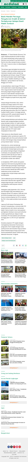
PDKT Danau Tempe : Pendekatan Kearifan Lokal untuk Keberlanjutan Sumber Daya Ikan (6, 323)
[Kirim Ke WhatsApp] (26, 245)
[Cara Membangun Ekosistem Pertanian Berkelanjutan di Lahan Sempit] (5, 349)
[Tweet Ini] (17, 245)
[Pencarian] (26, 4)
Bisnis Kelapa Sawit (6, 238)
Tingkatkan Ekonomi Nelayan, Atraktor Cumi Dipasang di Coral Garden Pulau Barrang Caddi (7, 309)
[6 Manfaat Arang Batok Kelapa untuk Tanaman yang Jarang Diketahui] (21, 316)
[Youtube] (20, 447)
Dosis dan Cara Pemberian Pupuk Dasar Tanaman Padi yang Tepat (18, 355)
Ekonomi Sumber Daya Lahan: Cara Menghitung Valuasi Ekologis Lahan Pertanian (18, 396)
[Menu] (2, 4)
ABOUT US (5, 451)
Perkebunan (12, 14)
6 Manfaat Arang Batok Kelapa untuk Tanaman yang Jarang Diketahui (21, 323)
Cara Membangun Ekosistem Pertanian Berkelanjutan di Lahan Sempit (18, 348)
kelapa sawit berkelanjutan (8, 240)
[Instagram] (17, 447)
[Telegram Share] (23, 245)
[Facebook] (8, 447)
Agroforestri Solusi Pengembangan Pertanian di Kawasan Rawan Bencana (13, 423)
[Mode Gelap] (23, 4)
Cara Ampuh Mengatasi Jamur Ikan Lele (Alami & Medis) (17, 362)
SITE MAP (14, 454)
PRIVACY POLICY (14, 451)
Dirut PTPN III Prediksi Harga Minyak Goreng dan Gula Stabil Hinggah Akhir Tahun (21, 275)
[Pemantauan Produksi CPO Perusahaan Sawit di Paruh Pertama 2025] (7, 255)
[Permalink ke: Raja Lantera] (2, 26)
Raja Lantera (6, 26)
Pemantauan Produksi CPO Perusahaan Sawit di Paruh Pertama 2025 (7, 261)
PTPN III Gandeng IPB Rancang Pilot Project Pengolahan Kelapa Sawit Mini (20, 261)
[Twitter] (11, 447)
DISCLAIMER (22, 451)
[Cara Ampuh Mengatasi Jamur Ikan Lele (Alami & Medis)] (5, 362)
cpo (14, 238)
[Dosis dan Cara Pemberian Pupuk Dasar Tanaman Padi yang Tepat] (5, 356)
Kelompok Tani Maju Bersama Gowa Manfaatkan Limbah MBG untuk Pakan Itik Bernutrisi (6, 295)
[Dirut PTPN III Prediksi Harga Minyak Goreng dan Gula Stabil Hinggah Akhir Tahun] (21, 269)
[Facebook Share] (14, 245)
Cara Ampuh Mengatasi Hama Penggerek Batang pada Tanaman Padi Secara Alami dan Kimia (18, 341)
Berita (2, 14)
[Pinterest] (14, 447)
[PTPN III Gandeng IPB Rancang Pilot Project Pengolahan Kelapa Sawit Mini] (21, 255)
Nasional (7, 14)
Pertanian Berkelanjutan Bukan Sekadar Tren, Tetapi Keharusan (12, 418)
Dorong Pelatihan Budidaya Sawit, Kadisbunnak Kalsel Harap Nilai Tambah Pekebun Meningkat (6, 275)
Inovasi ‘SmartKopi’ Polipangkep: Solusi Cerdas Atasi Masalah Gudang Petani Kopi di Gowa (20, 309)
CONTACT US (20, 452)
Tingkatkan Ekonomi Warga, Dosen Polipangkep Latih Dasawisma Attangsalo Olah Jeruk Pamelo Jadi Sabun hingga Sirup (21, 295)
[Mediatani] (11, 4)
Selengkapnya (13, 368)
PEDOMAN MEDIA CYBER (10, 452)
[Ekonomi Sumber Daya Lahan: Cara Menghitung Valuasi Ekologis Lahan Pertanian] (5, 397)
